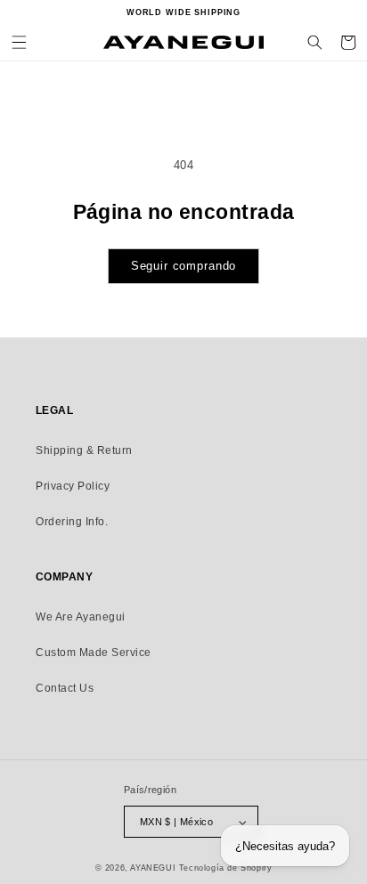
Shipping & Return (84, 450)
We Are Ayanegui (81, 617)
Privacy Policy (73, 486)
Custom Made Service (93, 652)
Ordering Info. (72, 521)
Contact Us (65, 688)
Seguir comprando (184, 265)
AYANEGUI (152, 868)
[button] (19, 42)
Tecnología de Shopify (226, 868)
